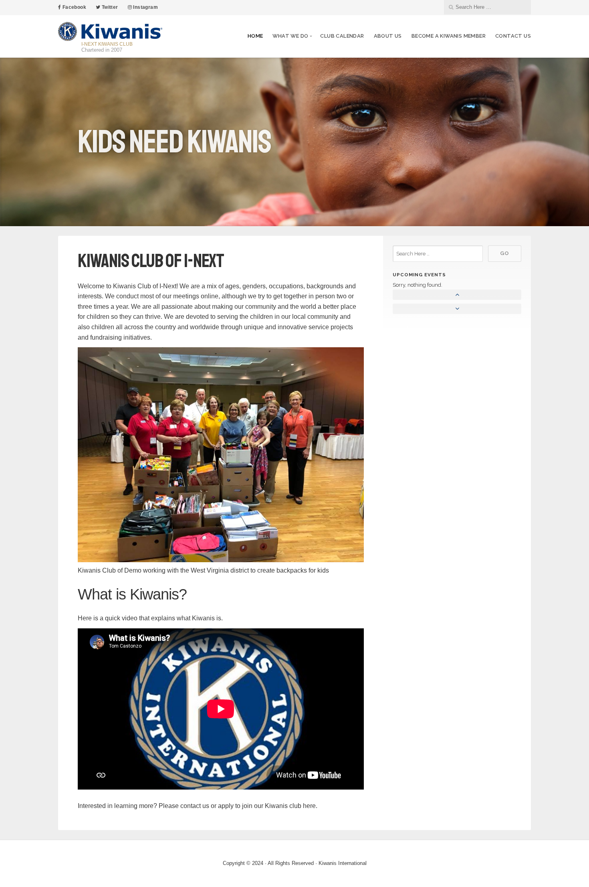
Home (255, 36)
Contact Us (513, 36)
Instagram (145, 7)
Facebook (73, 7)
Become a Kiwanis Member (448, 36)
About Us (388, 36)
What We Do (290, 36)
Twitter (109, 7)
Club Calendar (342, 36)
